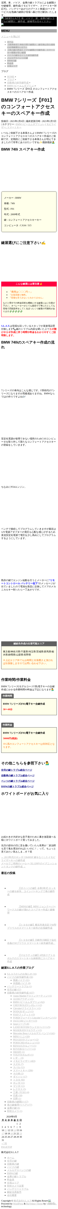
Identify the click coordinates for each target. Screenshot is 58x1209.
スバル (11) (19, 1067)
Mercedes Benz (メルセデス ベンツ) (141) (34, 1033)
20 (12, 1133)
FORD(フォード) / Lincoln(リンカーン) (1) (34, 1017)
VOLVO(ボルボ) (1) (23, 1055)
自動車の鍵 (13, 1164)
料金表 (10, 1179)
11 (6, 1130)
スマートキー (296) (23, 1070)
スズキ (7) (18, 1064)
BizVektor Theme (34, 1203)
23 (20, 1133)
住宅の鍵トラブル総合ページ (16, 770)
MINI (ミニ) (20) (21, 1036)
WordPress (18, 1203)
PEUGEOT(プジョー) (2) (26, 1039)
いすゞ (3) (18, 1058)
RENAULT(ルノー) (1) (24, 1046)
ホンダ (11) (19, 1083)
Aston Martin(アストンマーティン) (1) (32, 996)
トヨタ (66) (19, 1080)
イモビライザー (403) (24, 1061)
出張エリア (13, 1182)
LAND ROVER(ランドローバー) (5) (31, 1027)
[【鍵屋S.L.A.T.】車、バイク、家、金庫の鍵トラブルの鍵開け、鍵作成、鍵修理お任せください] (29, 21)
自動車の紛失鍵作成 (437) (20, 992)
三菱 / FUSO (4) (21, 1092)
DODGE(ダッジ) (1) (23, 1011)
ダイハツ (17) (20, 1076)
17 (3, 1133)
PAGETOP (6, 1147)
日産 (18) (17, 1095)
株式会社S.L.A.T (22, 1200)
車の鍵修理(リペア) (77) (19, 1105)
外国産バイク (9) (22, 983)
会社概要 (12, 1195)
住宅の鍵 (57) (14, 989)
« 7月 (4, 1143)
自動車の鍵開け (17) (17, 1101)
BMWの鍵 (12, 1173)
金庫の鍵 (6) (13, 1108)
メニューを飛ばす (10, 36)
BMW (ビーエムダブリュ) (29, 124)
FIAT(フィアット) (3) (24, 1014)
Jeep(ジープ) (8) (21, 1024)
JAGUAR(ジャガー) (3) (25, 1021)
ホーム (10, 1157)
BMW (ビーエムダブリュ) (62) (29, 1002)
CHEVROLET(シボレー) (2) (27, 1005)
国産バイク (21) (21, 980)
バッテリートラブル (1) (19, 986)
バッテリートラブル (18, 1189)
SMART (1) (19, 1052)
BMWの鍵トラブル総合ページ (17, 786)
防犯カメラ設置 (15, 1186)
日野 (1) (17, 1098)
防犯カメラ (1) (14, 1111)
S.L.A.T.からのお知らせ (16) (22, 974)
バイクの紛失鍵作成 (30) (20, 977)
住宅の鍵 (12, 1161)
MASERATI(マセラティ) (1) (27, 1030)
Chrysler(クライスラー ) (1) (27, 1008)
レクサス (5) (19, 1089)
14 (15, 1130)
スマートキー (14, 127)
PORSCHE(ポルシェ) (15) (26, 1042)
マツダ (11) (19, 1086)
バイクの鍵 (13, 1167)
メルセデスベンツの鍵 (19, 1170)
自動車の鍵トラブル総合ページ (18, 775)
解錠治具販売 (14, 1192)
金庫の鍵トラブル (16, 1176)
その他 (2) (18, 1073)
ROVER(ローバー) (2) (24, 1049)
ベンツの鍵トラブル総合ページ (18, 781)
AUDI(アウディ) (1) (23, 999)
